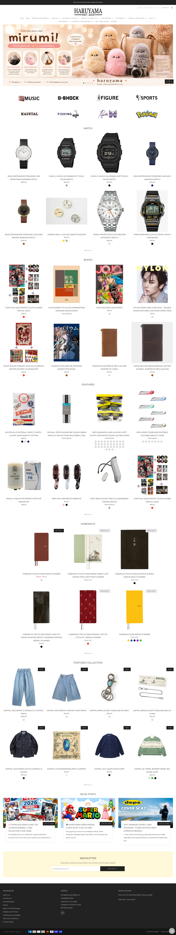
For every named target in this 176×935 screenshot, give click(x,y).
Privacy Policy (8, 922)
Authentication (8, 902)
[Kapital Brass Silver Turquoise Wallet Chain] (152, 687)
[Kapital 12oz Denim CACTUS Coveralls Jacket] (23, 745)
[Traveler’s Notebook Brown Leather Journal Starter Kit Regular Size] (152, 342)
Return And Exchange (11, 908)
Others (114, 21)
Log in (158, 7)
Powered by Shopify (152, 931)
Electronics (106, 18)
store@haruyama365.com (70, 895)
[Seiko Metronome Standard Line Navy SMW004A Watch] (152, 152)
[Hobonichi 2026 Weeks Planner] (134, 610)
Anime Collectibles (40, 18)
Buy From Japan (102, 21)
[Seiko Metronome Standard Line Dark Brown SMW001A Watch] (23, 211)
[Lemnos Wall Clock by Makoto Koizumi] (66, 211)
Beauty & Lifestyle (89, 18)
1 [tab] (83, 83)
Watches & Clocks (69, 18)
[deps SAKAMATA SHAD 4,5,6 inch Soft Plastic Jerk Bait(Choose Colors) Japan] (109, 409)
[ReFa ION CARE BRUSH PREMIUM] (66, 475)
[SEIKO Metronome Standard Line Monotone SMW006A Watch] (23, 152)
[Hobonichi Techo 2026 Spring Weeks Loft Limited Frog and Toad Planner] (88, 549)
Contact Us (7, 898)
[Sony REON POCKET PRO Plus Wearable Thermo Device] (109, 475)
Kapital (55, 18)
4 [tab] (90, 83)
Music (151, 18)
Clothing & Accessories (81, 21)
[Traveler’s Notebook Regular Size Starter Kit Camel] (109, 342)
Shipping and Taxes (10, 912)
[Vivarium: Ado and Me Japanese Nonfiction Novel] (66, 342)
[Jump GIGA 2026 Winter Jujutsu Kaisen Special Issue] (23, 284)
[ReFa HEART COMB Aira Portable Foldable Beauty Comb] (152, 409)
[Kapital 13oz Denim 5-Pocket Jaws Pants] (66, 687)
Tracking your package (11, 915)
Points (5, 905)
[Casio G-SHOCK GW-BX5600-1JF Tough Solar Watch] (66, 152)
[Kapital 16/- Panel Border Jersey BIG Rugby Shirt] (152, 745)
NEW (28, 18)
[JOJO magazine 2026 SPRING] (109, 284)
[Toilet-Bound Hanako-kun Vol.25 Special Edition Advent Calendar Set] (23, 342)
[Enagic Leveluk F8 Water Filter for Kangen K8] (23, 475)
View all (87, 250)
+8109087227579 (67, 898)
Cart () (166, 7)
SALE (22, 18)
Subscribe (111, 868)
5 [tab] (92, 83)
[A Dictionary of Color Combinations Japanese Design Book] (66, 284)
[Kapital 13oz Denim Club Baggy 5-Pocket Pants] (23, 687)
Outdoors (63, 21)
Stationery (120, 18)
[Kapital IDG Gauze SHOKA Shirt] (109, 745)
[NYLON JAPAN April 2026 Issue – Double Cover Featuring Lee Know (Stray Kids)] (152, 284)
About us (6, 895)
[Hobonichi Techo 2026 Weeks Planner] (41, 549)
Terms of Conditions (10, 918)
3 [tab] (88, 83)
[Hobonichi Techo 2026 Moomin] (88, 610)
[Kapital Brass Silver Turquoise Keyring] (109, 687)
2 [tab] (85, 83)
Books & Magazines (137, 18)
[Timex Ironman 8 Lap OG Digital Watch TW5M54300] (152, 211)
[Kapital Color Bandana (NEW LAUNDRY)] (66, 745)
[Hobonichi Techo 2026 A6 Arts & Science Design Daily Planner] (134, 549)
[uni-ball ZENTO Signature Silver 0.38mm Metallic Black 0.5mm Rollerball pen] (66, 409)
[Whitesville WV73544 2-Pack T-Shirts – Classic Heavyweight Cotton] (23, 409)
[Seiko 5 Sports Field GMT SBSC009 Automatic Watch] (109, 211)
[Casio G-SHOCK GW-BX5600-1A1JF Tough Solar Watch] (109, 152)
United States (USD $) (145, 7)
